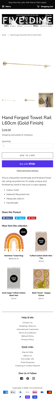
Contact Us (27, 323)
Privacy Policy (27, 339)
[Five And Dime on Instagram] (33, 379)
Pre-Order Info (27, 359)
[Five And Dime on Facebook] (21, 379)
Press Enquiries (27, 362)
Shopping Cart (46, 6)
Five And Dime (35, 388)
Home (4, 35)
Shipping (6, 135)
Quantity (6, 141)
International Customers (27, 329)
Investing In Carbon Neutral (27, 366)
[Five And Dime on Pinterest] (27, 379)
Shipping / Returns (27, 326)
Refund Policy (27, 336)
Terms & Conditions (27, 333)
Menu (8, 6)
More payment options (27, 170)
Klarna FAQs (27, 352)
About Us (27, 356)
